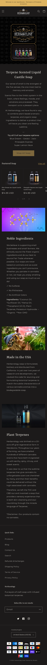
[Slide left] (18, 199)
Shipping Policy (12, 566)
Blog (7, 545)
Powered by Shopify (31, 660)
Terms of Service (12, 572)
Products (9, 539)
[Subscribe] (39, 609)
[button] (3, 11)
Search (8, 556)
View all (41, 163)
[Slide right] (29, 199)
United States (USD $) (22, 635)
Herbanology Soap (19, 660)
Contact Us (10, 550)
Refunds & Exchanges (14, 561)
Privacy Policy (11, 578)
